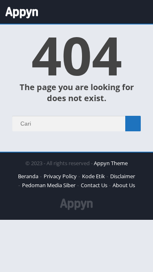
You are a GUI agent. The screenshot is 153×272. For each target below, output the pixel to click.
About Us (124, 185)
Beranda (28, 176)
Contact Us (94, 185)
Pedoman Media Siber (48, 185)
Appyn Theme (111, 163)
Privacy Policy (60, 176)
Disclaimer (122, 176)
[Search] (133, 123)
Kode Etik (93, 176)
